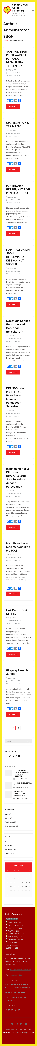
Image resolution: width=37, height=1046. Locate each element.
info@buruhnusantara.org (20, 970)
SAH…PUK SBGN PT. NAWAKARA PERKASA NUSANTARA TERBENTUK (16, 59)
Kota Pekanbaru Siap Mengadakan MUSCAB (18, 547)
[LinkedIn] (13, 756)
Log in (7, 841)
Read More (13, 106)
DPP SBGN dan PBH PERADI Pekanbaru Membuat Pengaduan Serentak (15, 397)
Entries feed (9, 845)
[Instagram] (16, 756)
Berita (7, 818)
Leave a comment (14, 76)
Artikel (7, 814)
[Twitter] (10, 756)
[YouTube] (19, 756)
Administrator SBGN (14, 73)
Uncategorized (10, 826)
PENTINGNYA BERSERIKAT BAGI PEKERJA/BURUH (18, 189)
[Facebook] (6, 756)
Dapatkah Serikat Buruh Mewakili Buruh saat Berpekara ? (18, 326)
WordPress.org (10, 853)
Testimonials (9, 822)
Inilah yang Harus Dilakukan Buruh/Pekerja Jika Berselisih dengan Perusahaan (17, 477)
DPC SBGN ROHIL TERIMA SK (17, 124)
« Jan (8, 865)
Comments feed (10, 849)
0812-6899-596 (15, 975)
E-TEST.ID (31, 1032)
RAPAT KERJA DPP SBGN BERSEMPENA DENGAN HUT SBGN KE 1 (18, 257)
